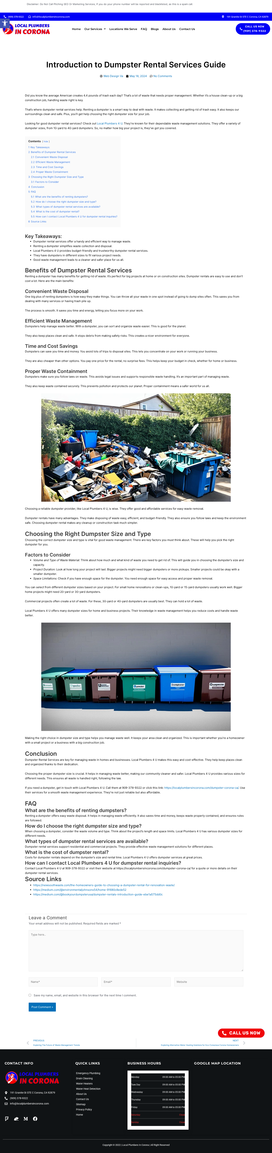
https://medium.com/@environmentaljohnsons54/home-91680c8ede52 (79, 890)
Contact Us (187, 29)
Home (76, 29)
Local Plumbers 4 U (109, 123)
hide (46, 141)
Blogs (155, 29)
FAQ (144, 29)
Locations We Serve (123, 29)
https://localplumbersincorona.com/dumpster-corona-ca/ (201, 787)
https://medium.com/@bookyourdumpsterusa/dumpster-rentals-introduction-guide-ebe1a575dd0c (98, 894)
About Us (169, 29)
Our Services (93, 29)
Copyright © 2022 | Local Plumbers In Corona (126, 1145)
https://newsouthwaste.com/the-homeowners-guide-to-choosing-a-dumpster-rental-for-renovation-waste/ (104, 885)
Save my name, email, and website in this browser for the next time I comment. (85, 995)
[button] (5, 23)
